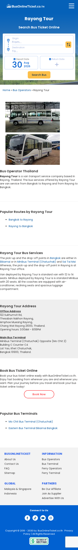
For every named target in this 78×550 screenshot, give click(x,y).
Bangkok (55, 258)
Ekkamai (5, 262)
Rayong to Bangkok (21, 226)
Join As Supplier (51, 493)
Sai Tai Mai (69, 262)
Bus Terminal (50, 464)
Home (6, 90)
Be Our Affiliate (51, 489)
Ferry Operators (52, 468)
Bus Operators (22, 90)
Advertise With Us (53, 498)
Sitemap (9, 473)
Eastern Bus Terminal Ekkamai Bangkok (33, 428)
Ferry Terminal (51, 473)
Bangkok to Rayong (21, 219)
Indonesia (10, 493)
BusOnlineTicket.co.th (50, 530)
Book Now (39, 394)
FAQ (6, 468)
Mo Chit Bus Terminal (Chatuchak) (31, 421)
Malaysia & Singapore (17, 489)
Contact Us (11, 464)
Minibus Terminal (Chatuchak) (37, 262)
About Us (10, 459)
